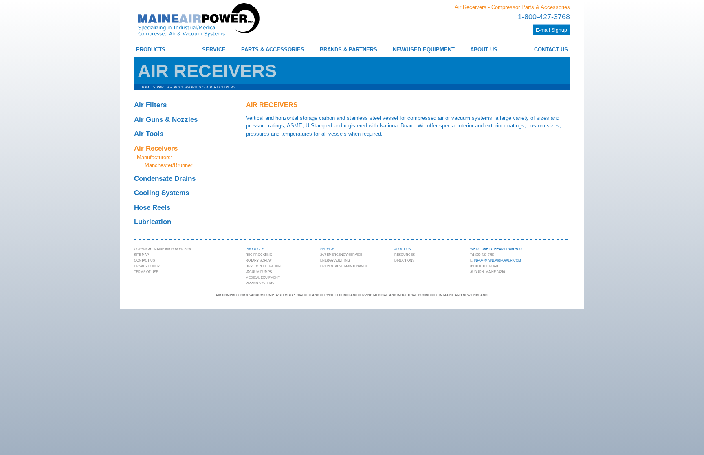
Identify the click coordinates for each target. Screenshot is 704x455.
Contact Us (551, 49)
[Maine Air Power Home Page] (198, 37)
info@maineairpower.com (497, 260)
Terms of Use (146, 272)
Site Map (141, 255)
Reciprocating (259, 255)
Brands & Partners (348, 49)
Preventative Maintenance (344, 266)
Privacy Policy (147, 266)
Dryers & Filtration (263, 266)
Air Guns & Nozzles (166, 119)
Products (150, 49)
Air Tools (148, 134)
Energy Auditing (335, 260)
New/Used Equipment (424, 49)
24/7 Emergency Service (341, 255)
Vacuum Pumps (259, 272)
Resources (404, 255)
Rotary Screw (259, 260)
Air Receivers (156, 148)
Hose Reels (152, 207)
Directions (404, 260)
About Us (483, 49)
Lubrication (152, 222)
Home (146, 87)
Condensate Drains (165, 178)
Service (214, 49)
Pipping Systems (260, 283)
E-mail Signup (551, 30)
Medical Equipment (263, 277)
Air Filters (150, 105)
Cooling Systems (161, 193)
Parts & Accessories (272, 49)
